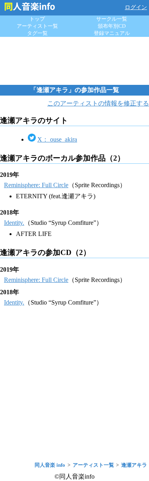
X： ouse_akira (57, 139)
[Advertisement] (74, 60)
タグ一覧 (37, 33)
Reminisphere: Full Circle (36, 185)
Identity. (14, 222)
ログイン (136, 7)
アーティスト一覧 (37, 26)
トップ (37, 19)
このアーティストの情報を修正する (98, 103)
